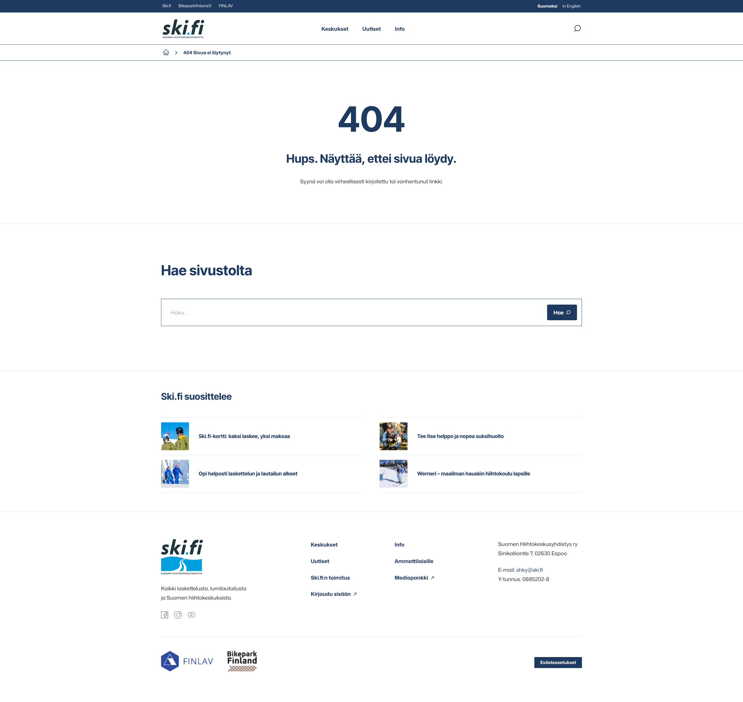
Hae (558, 312)
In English (571, 6)
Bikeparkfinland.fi (194, 6)
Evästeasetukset (558, 662)
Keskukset (335, 28)
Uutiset (372, 28)
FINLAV (226, 6)
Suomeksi (547, 6)
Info (400, 28)
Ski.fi (167, 6)
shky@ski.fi (529, 569)
